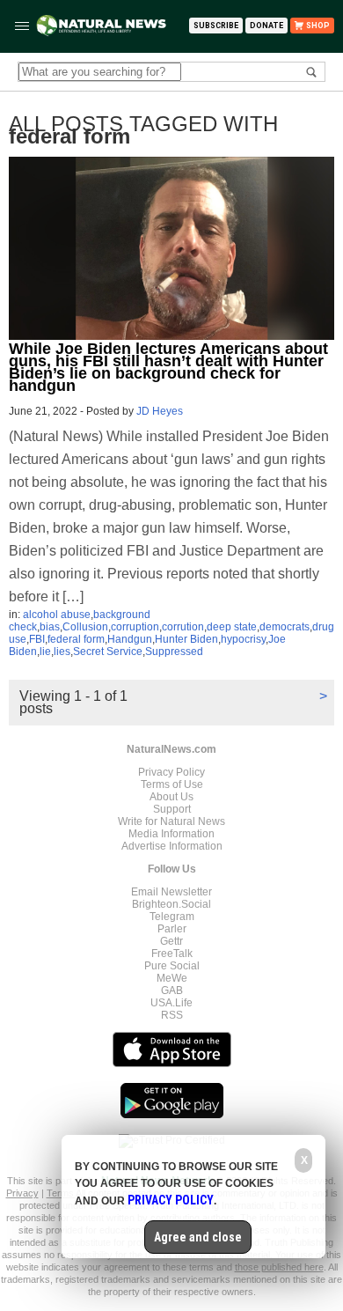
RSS (172, 1015)
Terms (61, 1193)
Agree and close (198, 1237)
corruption (135, 627)
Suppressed (174, 651)
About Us (171, 797)
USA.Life (171, 1003)
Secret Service (107, 651)
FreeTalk (172, 953)
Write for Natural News (171, 821)
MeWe (172, 978)
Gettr (171, 941)
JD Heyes (159, 411)
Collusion (85, 627)
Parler (171, 929)
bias (50, 627)
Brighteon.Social (171, 904)
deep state (232, 627)
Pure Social (172, 966)
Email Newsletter (171, 892)
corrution (183, 627)
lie (45, 651)
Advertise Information (172, 846)
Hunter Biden (186, 639)
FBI (37, 639)
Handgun (129, 639)
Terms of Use (172, 784)
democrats (284, 627)
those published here (279, 1267)
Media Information (171, 834)
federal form (76, 639)
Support (172, 809)
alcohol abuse (57, 614)
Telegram (172, 916)
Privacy (22, 1193)
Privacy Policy (171, 772)
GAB (172, 990)
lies (62, 651)
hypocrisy (243, 639)
